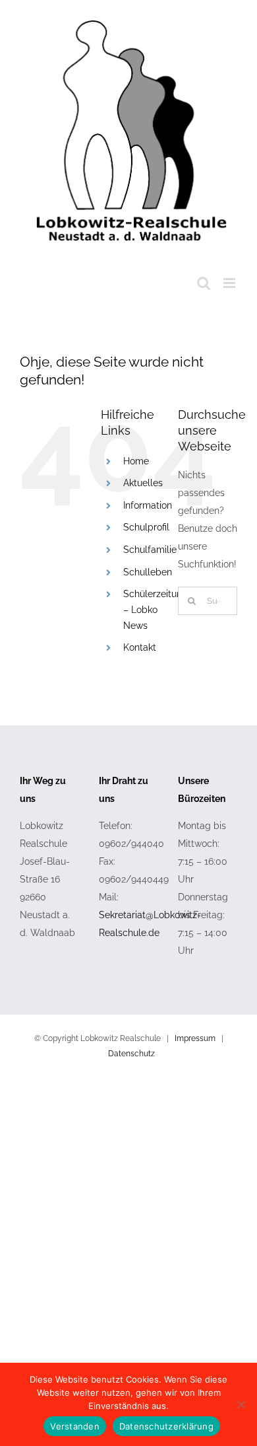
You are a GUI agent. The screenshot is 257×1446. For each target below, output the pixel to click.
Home (136, 461)
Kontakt (139, 647)
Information (147, 505)
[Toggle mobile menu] (230, 283)
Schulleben (147, 572)
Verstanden (75, 1426)
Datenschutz (131, 1053)
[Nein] (240, 1404)
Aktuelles (143, 483)
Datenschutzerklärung (166, 1426)
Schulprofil (146, 527)
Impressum (195, 1038)
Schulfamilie (150, 549)
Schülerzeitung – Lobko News (155, 610)
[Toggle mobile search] (203, 283)
